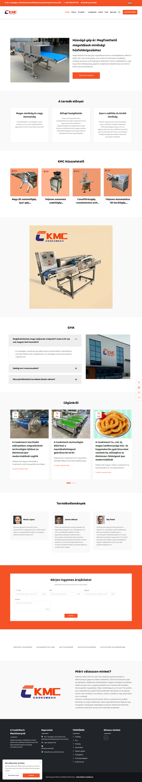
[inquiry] (138, 397)
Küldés (71, 615)
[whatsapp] (138, 387)
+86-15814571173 (71, 2)
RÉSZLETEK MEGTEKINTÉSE (24, 182)
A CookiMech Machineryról (17, 732)
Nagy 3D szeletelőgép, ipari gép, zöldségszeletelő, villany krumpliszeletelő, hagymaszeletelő (24, 201)
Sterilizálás (79, 747)
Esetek (100, 12)
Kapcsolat (113, 12)
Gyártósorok (79, 762)
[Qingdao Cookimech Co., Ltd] (14, 12)
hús (76, 740)
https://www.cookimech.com (54, 752)
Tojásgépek (79, 754)
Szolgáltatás (92, 12)
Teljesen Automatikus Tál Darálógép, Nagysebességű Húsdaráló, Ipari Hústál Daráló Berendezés (118, 201)
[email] (138, 392)
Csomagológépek (81, 758)
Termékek (81, 12)
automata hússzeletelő (87, 647)
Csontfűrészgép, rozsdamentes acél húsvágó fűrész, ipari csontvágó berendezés (86, 201)
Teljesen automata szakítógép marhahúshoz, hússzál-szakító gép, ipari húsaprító (55, 201)
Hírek (106, 12)
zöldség (78, 736)
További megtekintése (20, 469)
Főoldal (67, 12)
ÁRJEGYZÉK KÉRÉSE (130, 12)
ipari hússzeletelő (66, 647)
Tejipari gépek (80, 751)
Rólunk (73, 12)
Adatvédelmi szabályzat (84, 777)
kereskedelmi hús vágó (45, 647)
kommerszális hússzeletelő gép (112, 647)
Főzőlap (78, 744)
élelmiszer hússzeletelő (23, 647)
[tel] (138, 382)
